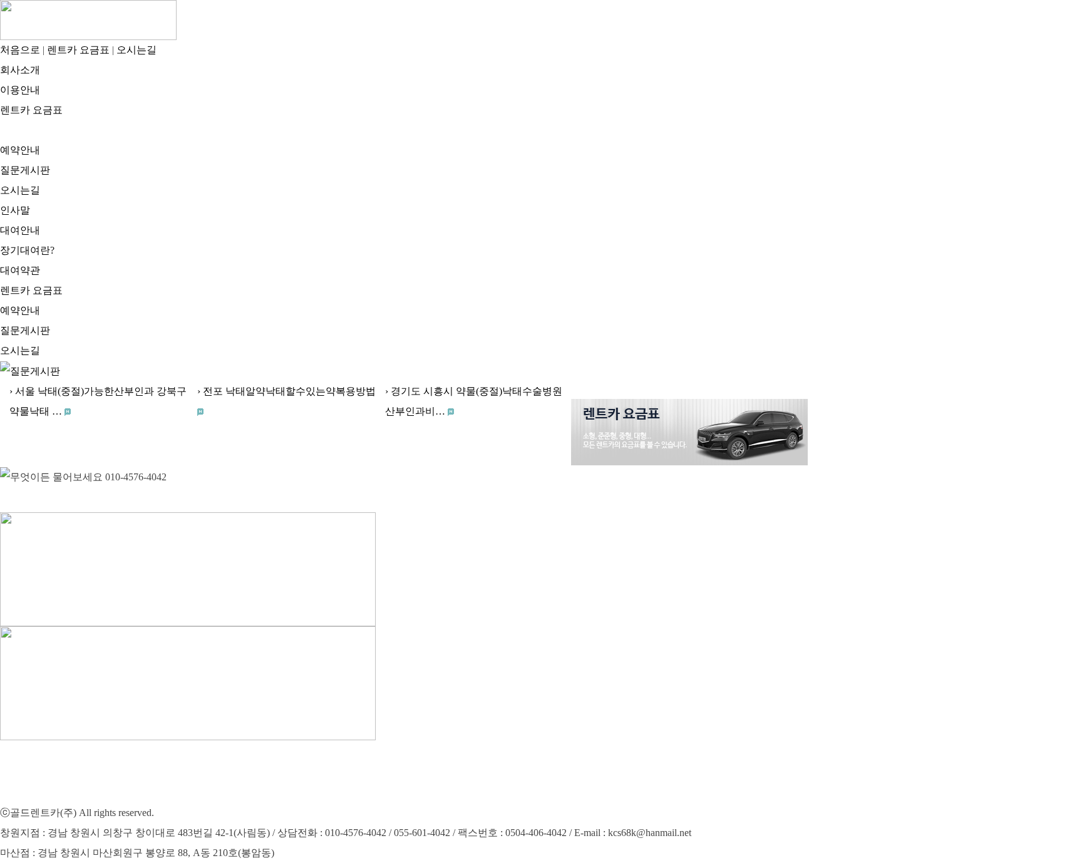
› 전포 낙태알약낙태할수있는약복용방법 (286, 391)
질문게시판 (25, 170)
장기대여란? (27, 250)
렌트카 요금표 (78, 49)
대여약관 (20, 270)
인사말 (15, 210)
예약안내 (20, 150)
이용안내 (20, 90)
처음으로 (20, 49)
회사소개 (20, 70)
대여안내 (20, 230)
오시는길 (20, 190)
